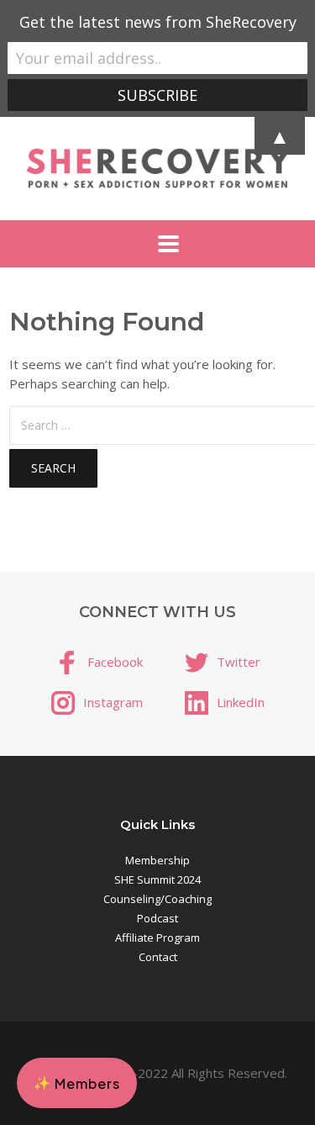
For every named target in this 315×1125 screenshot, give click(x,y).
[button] (77, 1083)
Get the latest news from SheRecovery (158, 22)
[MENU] (158, 243)
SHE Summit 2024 (157, 879)
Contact (158, 956)
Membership (157, 860)
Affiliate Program (157, 937)
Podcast (157, 918)
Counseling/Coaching (157, 898)
